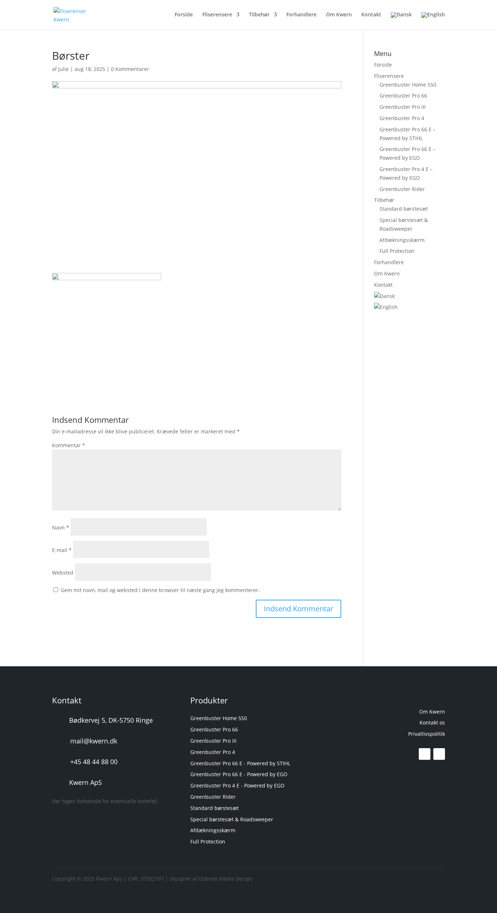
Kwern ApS (85, 782)
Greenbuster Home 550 (407, 84)
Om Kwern (339, 15)
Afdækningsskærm (402, 240)
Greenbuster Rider (402, 189)
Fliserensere (217, 15)
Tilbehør (259, 15)
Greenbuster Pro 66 (403, 95)
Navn (60, 527)
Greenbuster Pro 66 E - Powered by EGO (238, 774)
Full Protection (396, 250)
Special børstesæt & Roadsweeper (231, 819)
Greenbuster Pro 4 (401, 118)
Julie (63, 69)
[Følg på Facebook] (424, 754)
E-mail (62, 550)
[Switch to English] (433, 21)
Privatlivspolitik (426, 733)
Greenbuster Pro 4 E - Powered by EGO (237, 785)
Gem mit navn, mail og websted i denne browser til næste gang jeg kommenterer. (160, 590)
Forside (184, 15)
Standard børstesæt (403, 208)
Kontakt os (432, 722)
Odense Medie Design (226, 878)
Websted (62, 572)
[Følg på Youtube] (439, 754)
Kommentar (68, 445)
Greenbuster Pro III (402, 106)
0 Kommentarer (130, 69)
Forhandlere (301, 15)
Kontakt (371, 15)
